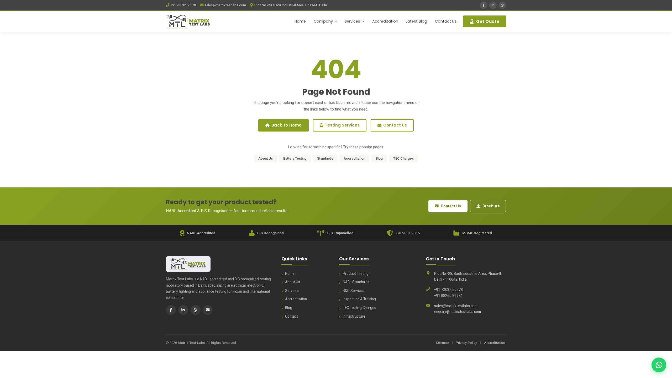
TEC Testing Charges (359, 308)
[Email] (208, 310)
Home (300, 21)
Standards (325, 158)
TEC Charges (403, 158)
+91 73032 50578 (183, 5)
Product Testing (356, 273)
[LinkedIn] (493, 5)
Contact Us (445, 21)
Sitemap (442, 343)
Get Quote (487, 21)
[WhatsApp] (502, 5)
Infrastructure (354, 316)
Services (292, 290)
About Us (265, 158)
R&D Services (354, 290)
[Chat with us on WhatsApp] (659, 365)
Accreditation (385, 21)
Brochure (491, 206)
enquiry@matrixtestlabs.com (457, 311)
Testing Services (342, 125)
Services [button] (353, 21)
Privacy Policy (466, 343)
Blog (379, 158)
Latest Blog (416, 21)
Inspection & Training (359, 299)
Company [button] (324, 21)
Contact (291, 316)
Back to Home (286, 125)
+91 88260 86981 (448, 295)
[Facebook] (483, 5)
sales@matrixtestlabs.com (225, 5)
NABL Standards (356, 282)
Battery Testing (295, 158)
